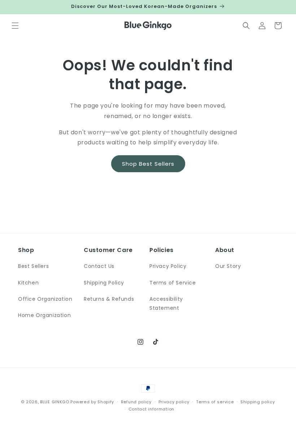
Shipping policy (257, 402)
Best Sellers (33, 266)
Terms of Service (172, 282)
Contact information (151, 409)
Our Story (228, 266)
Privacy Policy (167, 266)
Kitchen (28, 282)
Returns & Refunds (109, 299)
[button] (15, 26)
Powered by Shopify (92, 402)
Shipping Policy (104, 282)
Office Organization (45, 299)
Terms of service (215, 402)
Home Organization (44, 315)
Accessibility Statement (166, 303)
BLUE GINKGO (54, 402)
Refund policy (136, 402)
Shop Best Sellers (148, 164)
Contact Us (99, 266)
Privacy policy (174, 402)
